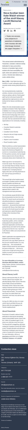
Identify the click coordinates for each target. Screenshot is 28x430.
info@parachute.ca (7, 385)
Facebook (5, 338)
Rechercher (17, 1)
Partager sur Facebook (8, 31)
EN (23, 1)
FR (26, 1)
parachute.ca (5, 336)
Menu (25, 5)
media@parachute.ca (8, 391)
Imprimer (15, 31)
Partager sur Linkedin (11, 31)
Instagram (11, 338)
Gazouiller (5, 31)
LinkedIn (19, 338)
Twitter (21, 336)
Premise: (7, 427)
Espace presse (7, 10)
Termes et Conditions (6, 420)
